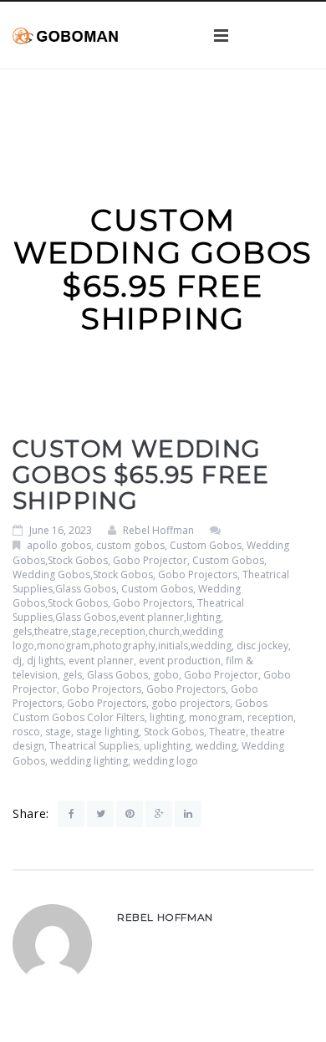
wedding (216, 746)
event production (180, 660)
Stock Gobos (174, 731)
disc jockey (262, 645)
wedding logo (165, 761)
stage (58, 731)
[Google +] (158, 814)
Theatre (227, 731)
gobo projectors (190, 703)
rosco (26, 731)
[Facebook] (71, 814)
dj (17, 660)
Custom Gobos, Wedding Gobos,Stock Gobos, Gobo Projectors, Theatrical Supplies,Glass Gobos (151, 574)
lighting (167, 717)
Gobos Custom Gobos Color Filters (140, 710)
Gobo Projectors (101, 689)
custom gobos (130, 545)
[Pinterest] (129, 814)
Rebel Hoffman (158, 530)
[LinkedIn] (188, 814)
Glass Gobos (117, 675)
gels (72, 675)
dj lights (45, 660)
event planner (101, 660)
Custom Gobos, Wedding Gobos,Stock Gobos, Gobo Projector (151, 552)
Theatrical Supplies (94, 746)
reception (270, 717)
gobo (166, 675)
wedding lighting (89, 761)
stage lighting (107, 731)
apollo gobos (59, 545)
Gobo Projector (221, 675)
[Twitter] (100, 814)
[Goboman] (65, 35)
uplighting (167, 746)
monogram (215, 717)
